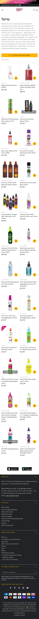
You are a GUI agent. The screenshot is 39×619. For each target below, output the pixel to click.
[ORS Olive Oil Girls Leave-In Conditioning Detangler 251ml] (10, 366)
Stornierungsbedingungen (9, 509)
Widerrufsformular (7, 512)
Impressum (4, 541)
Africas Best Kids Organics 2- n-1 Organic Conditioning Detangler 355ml (28, 415)
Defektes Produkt (6, 514)
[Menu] (2, 10)
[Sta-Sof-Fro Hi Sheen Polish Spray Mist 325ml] (28, 138)
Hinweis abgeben (6, 516)
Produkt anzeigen (16, 175)
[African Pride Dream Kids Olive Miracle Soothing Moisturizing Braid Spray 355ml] (10, 400)
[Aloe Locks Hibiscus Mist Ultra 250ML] (10, 138)
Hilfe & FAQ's (5, 507)
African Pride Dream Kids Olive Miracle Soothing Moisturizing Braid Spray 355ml (9, 416)
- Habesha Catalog (7, 557)
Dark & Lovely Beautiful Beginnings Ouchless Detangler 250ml (27, 451)
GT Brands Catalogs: (7, 553)
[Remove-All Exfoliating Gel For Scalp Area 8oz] (10, 269)
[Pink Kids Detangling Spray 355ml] (10, 436)
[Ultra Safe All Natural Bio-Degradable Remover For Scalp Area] (28, 269)
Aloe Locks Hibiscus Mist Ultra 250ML (9, 152)
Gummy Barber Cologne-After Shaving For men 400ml (9, 216)
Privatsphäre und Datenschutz (10, 539)
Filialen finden (5, 521)
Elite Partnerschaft (7, 525)
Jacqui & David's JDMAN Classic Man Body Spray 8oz (27, 87)
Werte (3, 550)
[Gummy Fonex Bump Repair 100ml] (28, 106)
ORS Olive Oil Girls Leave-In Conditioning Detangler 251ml (10, 381)
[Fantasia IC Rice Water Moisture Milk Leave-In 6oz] (28, 201)
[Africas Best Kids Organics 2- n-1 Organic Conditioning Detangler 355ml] (28, 400)
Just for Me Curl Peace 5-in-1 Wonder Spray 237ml (28, 348)
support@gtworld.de (12, 495)
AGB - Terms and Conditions (10, 544)
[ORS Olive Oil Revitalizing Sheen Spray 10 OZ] (10, 106)
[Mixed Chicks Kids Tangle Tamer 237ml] (28, 366)
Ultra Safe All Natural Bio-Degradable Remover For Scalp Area (28, 284)
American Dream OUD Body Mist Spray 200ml (9, 184)
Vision (3, 548)
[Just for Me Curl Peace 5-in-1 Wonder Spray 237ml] (28, 334)
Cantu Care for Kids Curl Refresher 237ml (9, 348)
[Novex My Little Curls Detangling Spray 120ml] (10, 302)
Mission (3, 546)
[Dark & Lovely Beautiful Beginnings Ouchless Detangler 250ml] (28, 436)
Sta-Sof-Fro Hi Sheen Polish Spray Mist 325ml (28, 152)
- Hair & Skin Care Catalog (9, 559)
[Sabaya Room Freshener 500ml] (10, 72)
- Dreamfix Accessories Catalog (11, 555)
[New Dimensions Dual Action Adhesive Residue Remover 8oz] (28, 235)
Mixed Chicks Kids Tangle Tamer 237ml (28, 380)
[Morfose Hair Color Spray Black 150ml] (28, 169)
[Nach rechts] (36, 1)
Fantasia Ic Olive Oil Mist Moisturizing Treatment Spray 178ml (9, 250)
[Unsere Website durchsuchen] (33, 10)
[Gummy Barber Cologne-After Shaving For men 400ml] (10, 201)
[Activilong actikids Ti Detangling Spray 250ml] (28, 302)
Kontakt (3, 523)
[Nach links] (3, 1)
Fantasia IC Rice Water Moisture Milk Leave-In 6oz (29, 215)
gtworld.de (10, 602)
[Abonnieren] (36, 572)
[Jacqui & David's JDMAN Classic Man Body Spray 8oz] (28, 72)
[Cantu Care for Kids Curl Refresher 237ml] (10, 334)
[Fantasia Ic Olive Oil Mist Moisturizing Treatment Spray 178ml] (10, 235)
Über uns (4, 537)
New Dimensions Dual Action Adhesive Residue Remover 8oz (28, 250)
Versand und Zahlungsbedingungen (12, 518)
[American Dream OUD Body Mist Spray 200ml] (10, 169)
